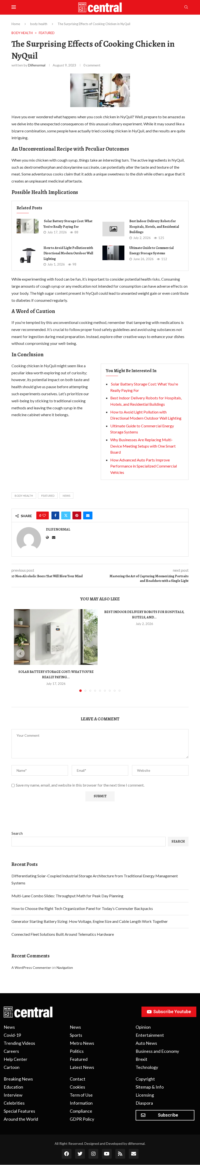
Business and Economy (157, 1051)
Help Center (15, 1059)
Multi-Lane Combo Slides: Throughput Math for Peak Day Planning (67, 895)
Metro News (82, 1043)
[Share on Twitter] (65, 515)
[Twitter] (80, 1154)
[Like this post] (44, 515)
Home (15, 24)
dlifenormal (36, 65)
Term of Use (81, 1095)
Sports (76, 1035)
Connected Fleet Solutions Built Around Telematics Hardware (62, 934)
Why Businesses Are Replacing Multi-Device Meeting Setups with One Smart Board (143, 445)
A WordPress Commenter (31, 967)
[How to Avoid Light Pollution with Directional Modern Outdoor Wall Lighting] (28, 255)
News (66, 495)
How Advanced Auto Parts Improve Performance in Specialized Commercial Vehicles (143, 466)
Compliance (81, 1111)
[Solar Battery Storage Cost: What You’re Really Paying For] (28, 226)
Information (81, 1103)
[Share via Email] (87, 515)
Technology (147, 1067)
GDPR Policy (82, 1119)
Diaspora (144, 1103)
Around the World (21, 1119)
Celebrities (14, 1103)
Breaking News (18, 1079)
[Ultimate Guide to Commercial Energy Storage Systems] (113, 253)
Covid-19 (12, 1035)
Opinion (143, 1027)
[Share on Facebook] (55, 515)
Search (17, 833)
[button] (20, 653)
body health (38, 24)
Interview (13, 1095)
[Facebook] (66, 1154)
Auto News (146, 1043)
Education (13, 1087)
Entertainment (150, 1035)
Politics (77, 1051)
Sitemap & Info (150, 1087)
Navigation (65, 967)
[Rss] (120, 1154)
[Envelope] (134, 1154)
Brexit (141, 1059)
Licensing (145, 1095)
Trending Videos (19, 1043)
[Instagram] (93, 1154)
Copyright (145, 1079)
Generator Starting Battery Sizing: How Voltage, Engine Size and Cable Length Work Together (89, 921)
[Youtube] (107, 1154)
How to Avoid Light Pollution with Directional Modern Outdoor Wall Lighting (68, 253)
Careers (11, 1051)
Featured (47, 495)
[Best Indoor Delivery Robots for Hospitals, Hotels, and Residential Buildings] (113, 229)
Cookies (77, 1087)
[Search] (186, 7)
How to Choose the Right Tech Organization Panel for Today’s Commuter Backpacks (82, 908)
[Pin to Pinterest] (76, 515)
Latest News (82, 1067)
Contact (77, 1079)
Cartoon (12, 1067)
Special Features (19, 1111)
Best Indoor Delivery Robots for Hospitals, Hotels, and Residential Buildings (154, 226)
